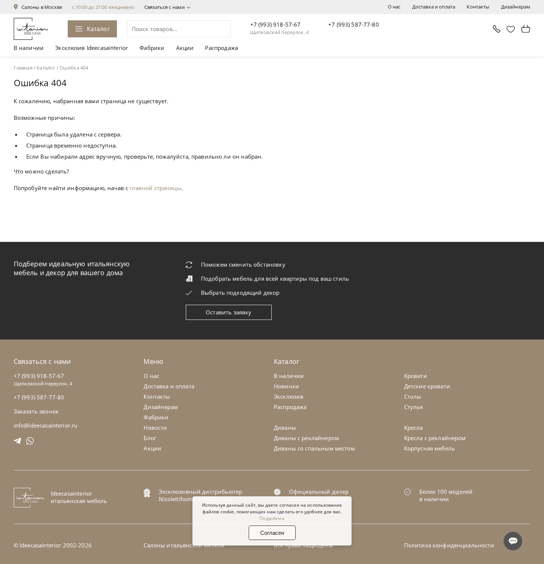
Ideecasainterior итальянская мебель (79, 497)
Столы (413, 396)
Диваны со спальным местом (314, 448)
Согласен (272, 533)
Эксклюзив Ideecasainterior (91, 47)
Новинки (286, 386)
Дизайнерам (516, 6)
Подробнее (271, 518)
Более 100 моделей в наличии (446, 495)
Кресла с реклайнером (435, 438)
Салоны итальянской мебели (184, 545)
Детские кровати (427, 386)
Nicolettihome (177, 499)
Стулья (413, 407)
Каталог (98, 29)
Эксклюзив (288, 396)
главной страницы (155, 188)
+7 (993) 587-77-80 (353, 24)
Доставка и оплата (434, 6)
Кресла (413, 427)
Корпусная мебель (429, 448)
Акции (185, 47)
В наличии (29, 47)
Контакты (478, 6)
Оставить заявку (228, 312)
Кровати (415, 375)
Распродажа (221, 47)
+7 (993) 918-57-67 (275, 24)
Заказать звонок (36, 411)
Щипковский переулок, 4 (279, 32)
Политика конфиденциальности (449, 545)
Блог (150, 438)
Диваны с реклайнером (306, 438)
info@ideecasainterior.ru (46, 425)
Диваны (285, 427)
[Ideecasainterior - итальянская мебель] (31, 29)
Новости (155, 427)
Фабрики (152, 47)
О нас (394, 6)
